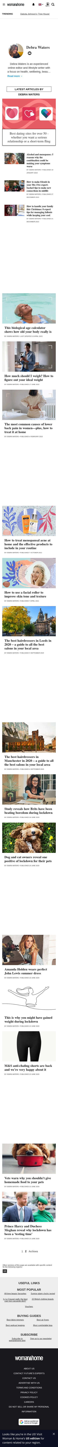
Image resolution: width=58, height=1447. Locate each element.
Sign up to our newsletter (41, 1338)
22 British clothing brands (43, 1299)
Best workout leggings (15, 1325)
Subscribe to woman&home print (17, 1339)
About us (29, 1368)
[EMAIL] (29, 53)
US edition (33, 1438)
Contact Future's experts (29, 1373)
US (5, 1271)
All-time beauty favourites (15, 1293)
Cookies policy (29, 1397)
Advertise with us (29, 1383)
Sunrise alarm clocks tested (43, 1293)
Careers (29, 1402)
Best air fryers (43, 1320)
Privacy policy (29, 1392)
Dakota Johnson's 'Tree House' (35, 14)
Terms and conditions (29, 1387)
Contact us (29, 1378)
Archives (33, 1251)
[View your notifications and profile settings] (33, 4)
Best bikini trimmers (15, 1320)
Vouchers (29, 1306)
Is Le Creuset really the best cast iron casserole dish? (15, 1300)
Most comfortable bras (42, 1325)
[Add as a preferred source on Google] (29, 1422)
